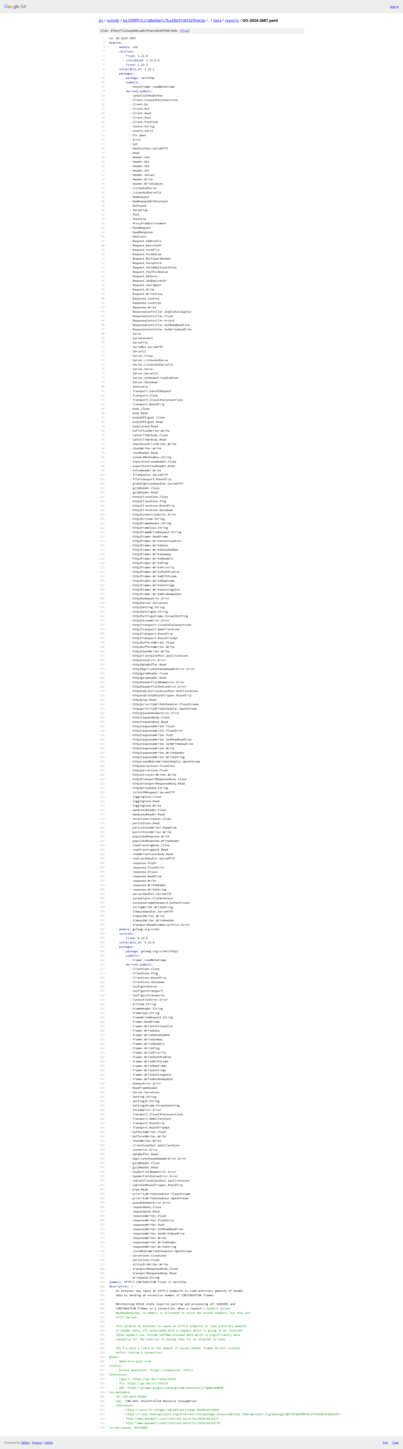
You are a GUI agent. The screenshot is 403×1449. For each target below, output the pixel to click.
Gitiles (25, 1443)
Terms (48, 1443)
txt (385, 1442)
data (217, 20)
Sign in (394, 7)
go (101, 20)
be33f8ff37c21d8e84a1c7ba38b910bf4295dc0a (164, 20)
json (395, 1442)
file (184, 31)
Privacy (37, 1443)
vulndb (113, 20)
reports (232, 20)
